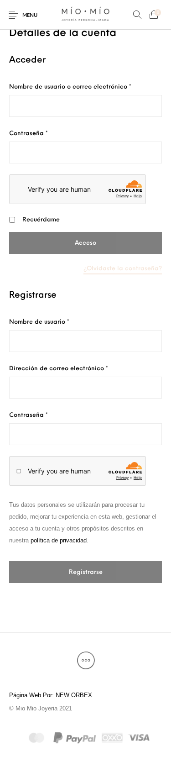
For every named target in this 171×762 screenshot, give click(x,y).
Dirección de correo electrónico (75, 368)
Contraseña (45, 133)
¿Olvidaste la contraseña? (122, 269)
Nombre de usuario (56, 322)
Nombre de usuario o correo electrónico (85, 87)
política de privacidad (59, 540)
